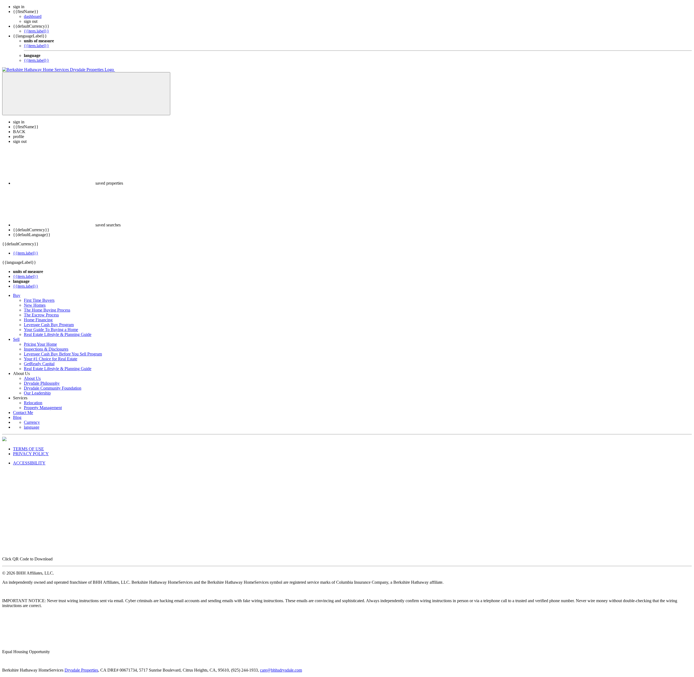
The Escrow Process (41, 315)
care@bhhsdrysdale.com (281, 670)
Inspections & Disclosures (46, 349)
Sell (16, 339)
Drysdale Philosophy (42, 383)
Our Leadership (37, 393)
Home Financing (38, 319)
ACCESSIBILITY (29, 463)
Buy (16, 295)
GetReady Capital (39, 363)
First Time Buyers (39, 300)
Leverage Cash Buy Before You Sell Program (63, 354)
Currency (32, 422)
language (31, 427)
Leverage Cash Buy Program (49, 324)
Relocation (33, 402)
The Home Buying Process (47, 310)
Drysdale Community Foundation (52, 388)
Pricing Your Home (40, 344)
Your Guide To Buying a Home (51, 329)
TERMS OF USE (28, 449)
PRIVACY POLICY (31, 453)
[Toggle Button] (86, 93)
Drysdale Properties (81, 670)
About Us (32, 378)
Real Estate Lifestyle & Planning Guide (57, 334)
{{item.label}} (36, 31)
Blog (17, 417)
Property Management (43, 407)
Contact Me (23, 412)
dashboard (32, 16)
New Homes (35, 305)
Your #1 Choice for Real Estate (50, 359)
